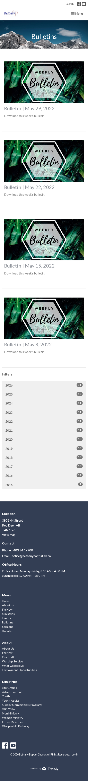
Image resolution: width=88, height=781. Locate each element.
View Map (9, 535)
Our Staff (8, 657)
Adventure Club (12, 692)
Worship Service (12, 661)
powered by (42, 772)
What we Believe (13, 665)
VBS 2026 (8, 709)
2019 (43, 448)
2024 (43, 403)
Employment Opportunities (19, 670)
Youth (6, 696)
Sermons (7, 626)
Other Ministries (12, 722)
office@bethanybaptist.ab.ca (31, 556)
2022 (43, 421)
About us (8, 605)
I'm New (7, 609)
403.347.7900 (23, 550)
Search (70, 4)
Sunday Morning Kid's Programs (22, 705)
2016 (43, 475)
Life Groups (9, 687)
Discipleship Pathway (15, 726)
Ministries (8, 613)
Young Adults (10, 700)
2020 (43, 439)
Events (6, 618)
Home (6, 601)
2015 (43, 485)
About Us (8, 648)
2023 (43, 412)
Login (75, 754)
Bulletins (7, 622)
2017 (43, 466)
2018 (43, 457)
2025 (43, 394)
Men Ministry (10, 713)
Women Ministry (12, 717)
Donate (7, 631)
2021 (43, 430)
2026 (43, 385)
